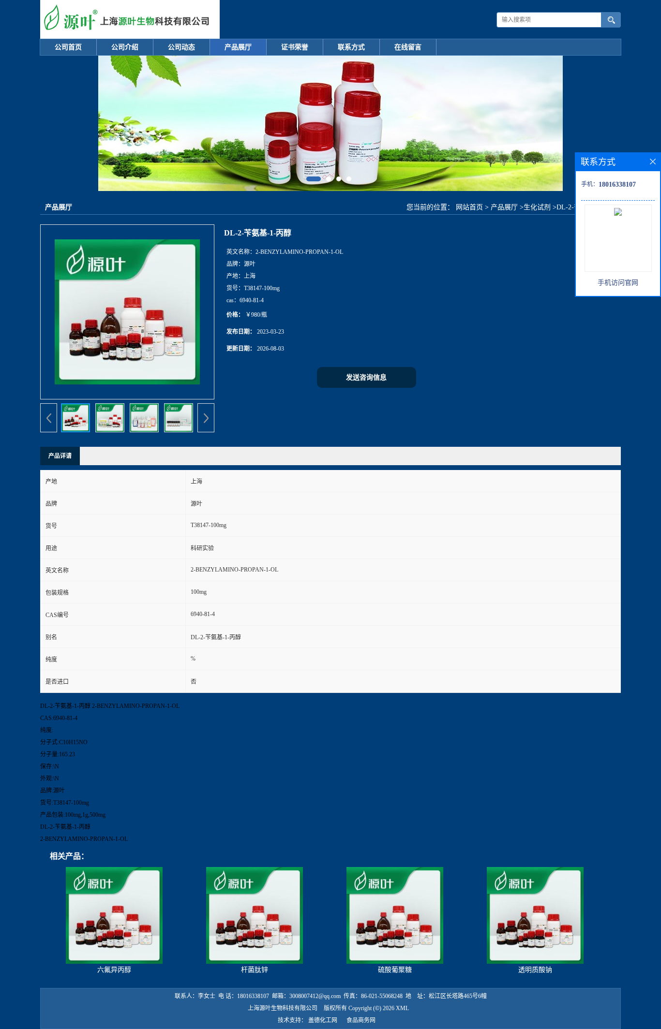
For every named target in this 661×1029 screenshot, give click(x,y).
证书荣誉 (294, 47)
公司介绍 (124, 47)
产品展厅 (238, 47)
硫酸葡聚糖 (395, 969)
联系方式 (351, 47)
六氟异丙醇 (114, 969)
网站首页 (469, 207)
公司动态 (181, 47)
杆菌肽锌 (254, 969)
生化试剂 (537, 207)
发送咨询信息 (366, 377)
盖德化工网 (322, 1020)
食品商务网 (361, 1020)
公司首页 (68, 47)
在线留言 (407, 47)
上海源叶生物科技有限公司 (282, 1008)
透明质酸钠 (535, 969)
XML (402, 1008)
